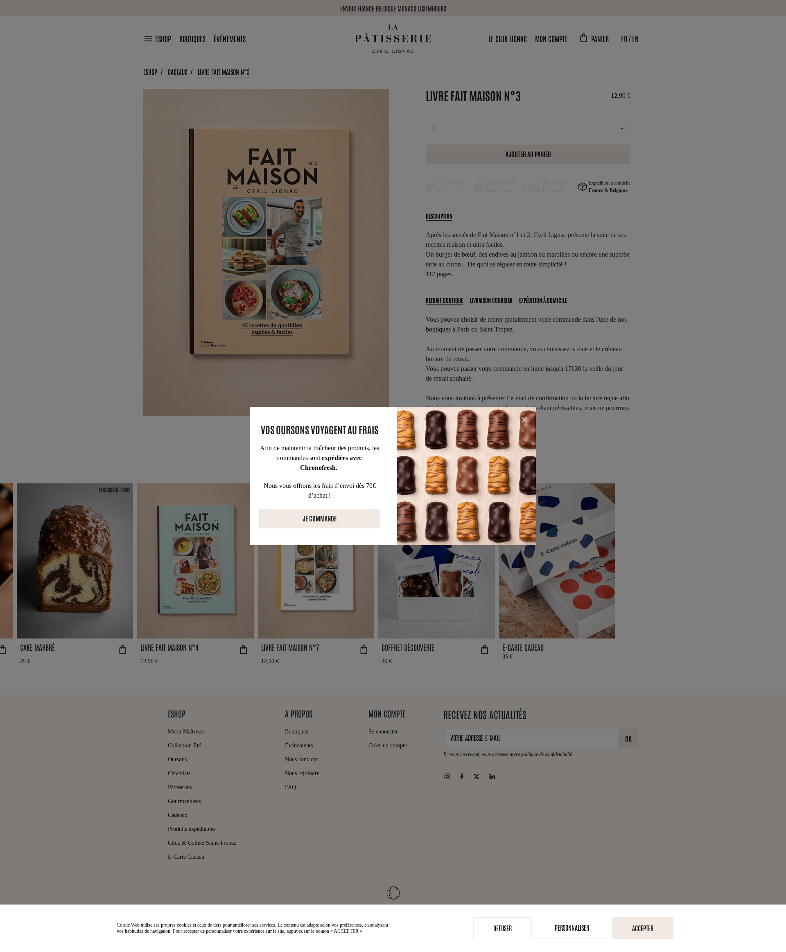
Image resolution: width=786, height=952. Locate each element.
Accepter (642, 928)
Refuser (502, 928)
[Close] (524, 419)
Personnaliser (572, 927)
